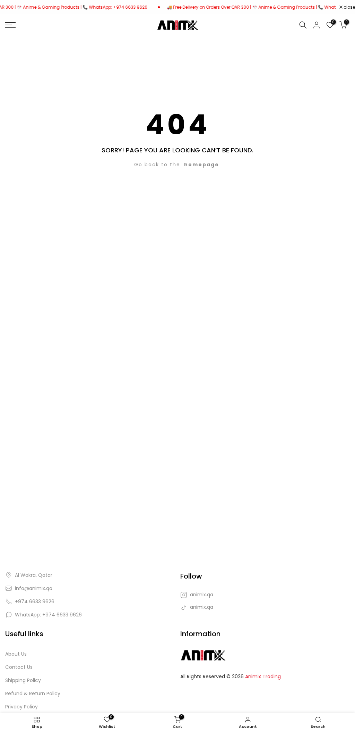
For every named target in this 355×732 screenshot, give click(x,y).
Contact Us (19, 667)
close (349, 7)
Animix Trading (263, 676)
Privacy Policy (21, 707)
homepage (201, 164)
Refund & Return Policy (32, 693)
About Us (16, 654)
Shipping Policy (23, 680)
